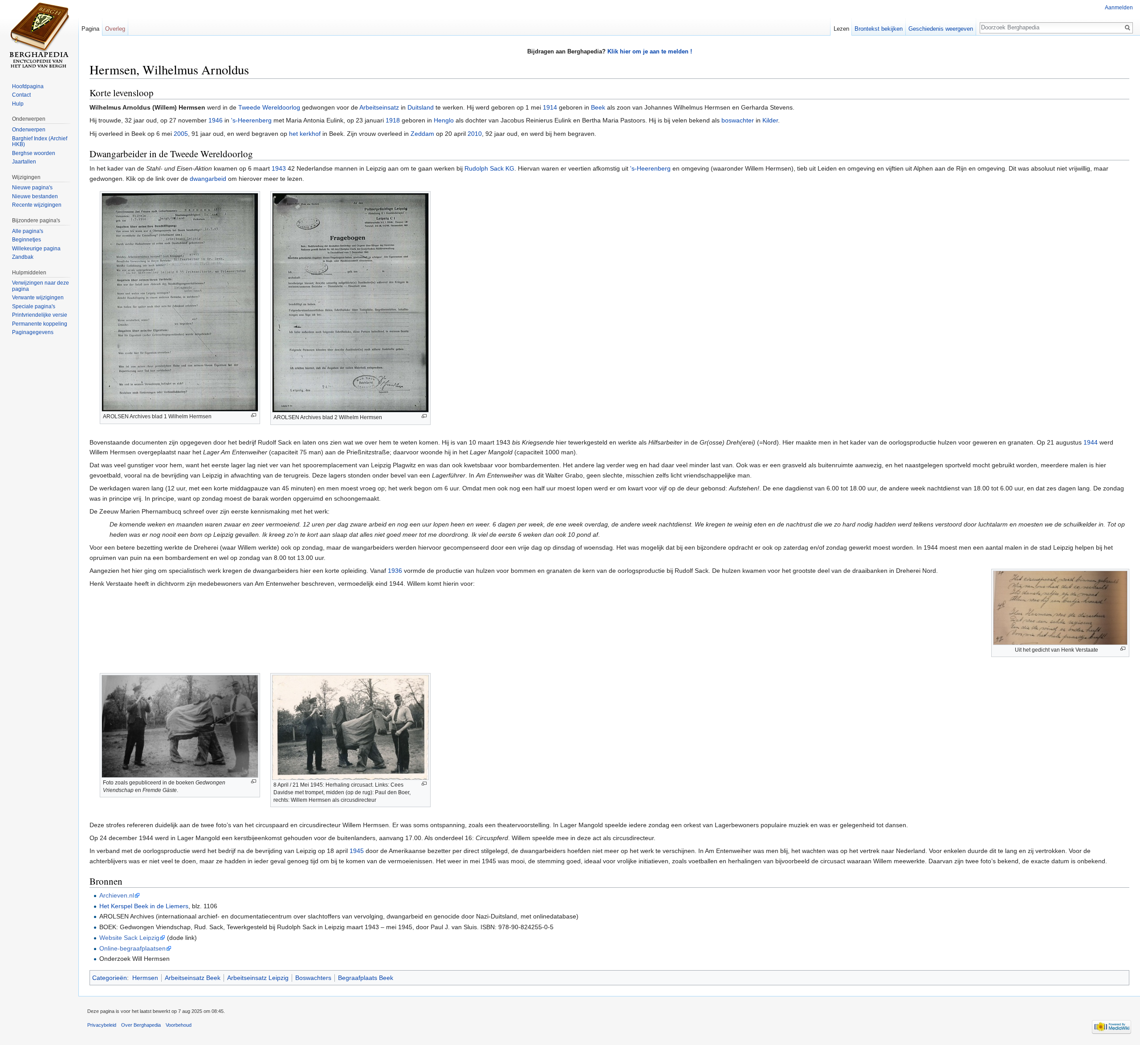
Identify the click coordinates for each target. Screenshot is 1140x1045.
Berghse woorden (33, 153)
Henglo (444, 120)
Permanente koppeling (39, 324)
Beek (598, 107)
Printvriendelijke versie (39, 315)
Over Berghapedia (141, 1025)
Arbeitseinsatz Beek (192, 977)
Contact (21, 95)
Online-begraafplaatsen (132, 948)
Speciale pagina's (33, 306)
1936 (395, 570)
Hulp (18, 104)
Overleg (115, 28)
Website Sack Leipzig (129, 937)
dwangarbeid (208, 178)
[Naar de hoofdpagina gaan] (39, 35)
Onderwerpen (28, 130)
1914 (550, 107)
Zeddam (422, 133)
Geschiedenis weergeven (940, 28)
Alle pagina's (27, 231)
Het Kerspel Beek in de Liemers (143, 906)
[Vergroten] (253, 415)
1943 (279, 168)
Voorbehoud (178, 1025)
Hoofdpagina (28, 86)
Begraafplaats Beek (365, 977)
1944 (1090, 442)
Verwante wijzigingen (38, 297)
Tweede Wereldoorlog (269, 107)
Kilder (770, 120)
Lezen (841, 28)
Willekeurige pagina (36, 248)
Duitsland (420, 107)
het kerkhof (305, 133)
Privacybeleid (101, 1025)
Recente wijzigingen (36, 205)
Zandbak (22, 257)
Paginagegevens (32, 332)
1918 (393, 120)
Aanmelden (1119, 7)
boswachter (737, 120)
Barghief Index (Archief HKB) (39, 141)
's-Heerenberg (251, 120)
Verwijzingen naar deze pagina (40, 286)
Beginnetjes (26, 240)
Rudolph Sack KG (489, 168)
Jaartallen (24, 162)
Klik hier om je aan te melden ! (649, 51)
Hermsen (145, 977)
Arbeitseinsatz (379, 107)
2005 (181, 133)
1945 (357, 850)
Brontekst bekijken (879, 28)
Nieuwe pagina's (32, 187)
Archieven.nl (116, 895)
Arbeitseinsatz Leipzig (258, 977)
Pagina (90, 28)
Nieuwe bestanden (35, 196)
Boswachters (313, 977)
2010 (475, 133)
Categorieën (109, 977)
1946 (215, 120)
